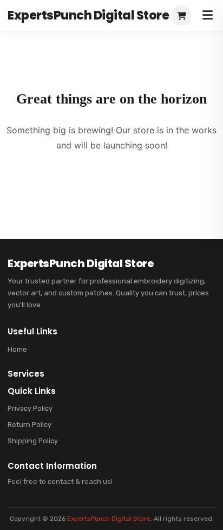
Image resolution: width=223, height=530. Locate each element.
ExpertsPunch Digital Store (108, 518)
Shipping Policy (33, 441)
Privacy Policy (30, 408)
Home (17, 349)
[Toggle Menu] (207, 15)
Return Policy (29, 425)
